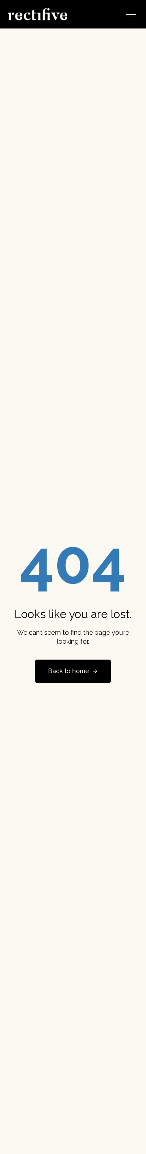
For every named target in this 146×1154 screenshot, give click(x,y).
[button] (131, 14)
